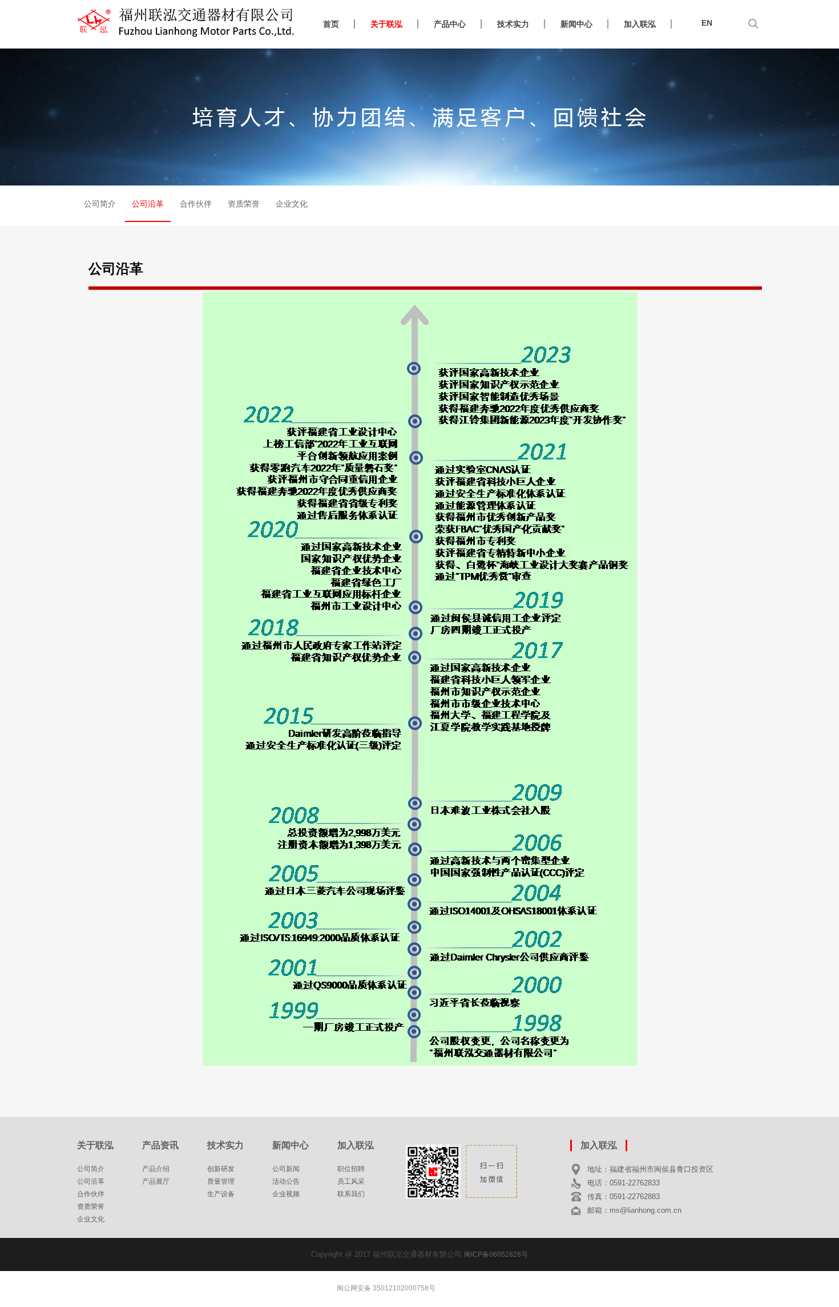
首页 (331, 24)
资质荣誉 (244, 203)
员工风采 (351, 1181)
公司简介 (100, 203)
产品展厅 (156, 1181)
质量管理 (221, 1181)
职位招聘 (351, 1169)
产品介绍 (156, 1169)
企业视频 (286, 1194)
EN (706, 22)
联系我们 (351, 1194)
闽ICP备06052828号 (496, 1254)
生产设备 (221, 1194)
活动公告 (286, 1181)
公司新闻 (286, 1169)
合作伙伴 (196, 203)
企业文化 (292, 203)
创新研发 (221, 1169)
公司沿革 (148, 203)
